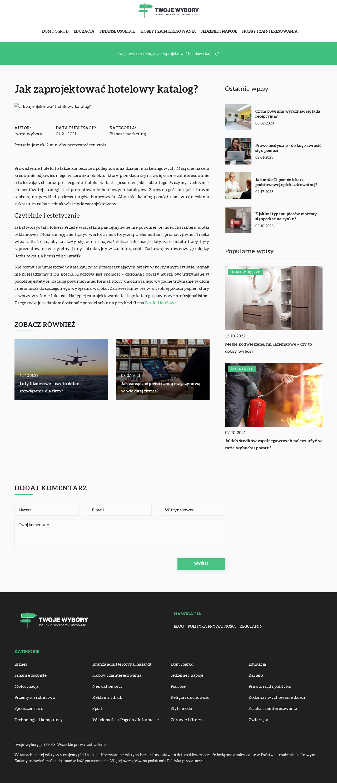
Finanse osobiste (117, 31)
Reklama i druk (107, 697)
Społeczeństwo (28, 708)
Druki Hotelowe (161, 303)
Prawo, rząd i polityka (270, 686)
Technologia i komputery (38, 720)
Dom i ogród (55, 31)
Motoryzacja (26, 686)
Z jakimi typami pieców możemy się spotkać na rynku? (286, 216)
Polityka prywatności (212, 627)
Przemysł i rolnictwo (34, 697)
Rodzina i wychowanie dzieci (277, 697)
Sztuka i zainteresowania (273, 708)
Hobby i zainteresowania (168, 31)
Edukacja (84, 31)
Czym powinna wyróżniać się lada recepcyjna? (287, 114)
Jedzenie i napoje (219, 31)
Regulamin (251, 627)
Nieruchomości (107, 686)
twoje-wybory (28, 134)
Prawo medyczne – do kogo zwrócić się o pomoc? (288, 148)
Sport (97, 708)
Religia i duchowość (190, 697)
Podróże (178, 686)
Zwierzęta (259, 720)
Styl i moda (181, 708)
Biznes (20, 664)
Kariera (256, 675)
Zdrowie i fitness (187, 720)
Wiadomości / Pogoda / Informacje (125, 720)
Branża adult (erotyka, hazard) (121, 664)
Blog (179, 627)
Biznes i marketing (128, 134)
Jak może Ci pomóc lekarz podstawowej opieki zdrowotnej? (286, 182)
